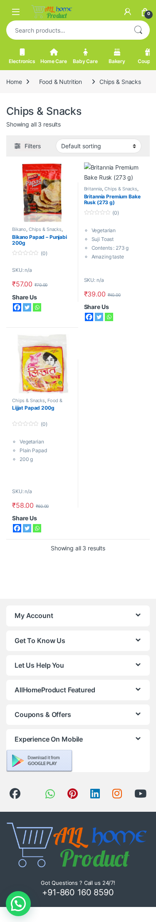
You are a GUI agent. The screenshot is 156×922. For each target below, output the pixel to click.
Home (14, 81)
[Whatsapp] (37, 307)
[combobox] (66, 30)
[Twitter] (27, 307)
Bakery (117, 61)
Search (138, 30)
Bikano (19, 229)
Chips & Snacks (45, 229)
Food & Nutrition (60, 81)
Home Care (53, 61)
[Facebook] (17, 307)
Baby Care (85, 61)
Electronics (22, 61)
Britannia (93, 189)
